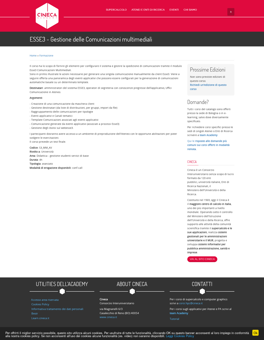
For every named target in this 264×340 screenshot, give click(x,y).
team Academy (208, 135)
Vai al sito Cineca (202, 259)
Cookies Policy (40, 304)
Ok (256, 332)
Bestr (34, 313)
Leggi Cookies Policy (180, 336)
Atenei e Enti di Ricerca (148, 9)
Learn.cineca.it (40, 318)
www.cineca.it (108, 317)
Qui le (208, 145)
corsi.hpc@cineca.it (191, 303)
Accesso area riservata (45, 300)
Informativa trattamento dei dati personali (57, 309)
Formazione (46, 55)
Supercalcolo (116, 9)
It (231, 11)
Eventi (174, 9)
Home (33, 55)
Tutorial (174, 319)
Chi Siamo (190, 9)
